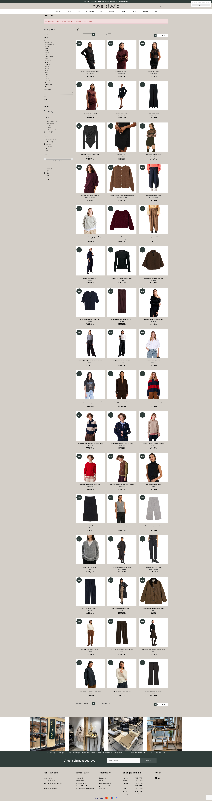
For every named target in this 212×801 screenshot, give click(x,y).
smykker (111, 11)
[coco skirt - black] (121, 137)
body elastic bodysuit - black (153, 154)
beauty (123, 11)
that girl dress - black (121, 113)
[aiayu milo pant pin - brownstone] (153, 673)
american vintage (51, 130)
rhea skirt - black (90, 526)
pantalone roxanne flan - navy (153, 567)
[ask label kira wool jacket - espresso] (153, 260)
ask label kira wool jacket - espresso (153, 278)
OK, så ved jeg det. (198, 5)
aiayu (48, 125)
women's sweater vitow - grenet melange (122, 237)
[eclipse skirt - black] (153, 95)
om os (101, 780)
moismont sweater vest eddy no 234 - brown (122, 484)
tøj (79, 11)
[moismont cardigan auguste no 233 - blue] (121, 426)
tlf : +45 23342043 (49, 780)
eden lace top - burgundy (90, 113)
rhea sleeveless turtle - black (153, 484)
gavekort (145, 11)
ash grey (49, 146)
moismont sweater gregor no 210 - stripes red (153, 402)
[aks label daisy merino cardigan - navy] (90, 302)
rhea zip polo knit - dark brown (122, 402)
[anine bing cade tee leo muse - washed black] (90, 384)
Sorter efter (79, 35)
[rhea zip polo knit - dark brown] (121, 384)
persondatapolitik (104, 786)
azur (47, 148)
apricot (48, 144)
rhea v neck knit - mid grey (90, 567)
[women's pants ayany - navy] (153, 178)
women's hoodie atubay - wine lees (90, 195)
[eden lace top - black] (153, 54)
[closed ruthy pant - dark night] (90, 591)
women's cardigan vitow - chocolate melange (122, 195)
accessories (90, 11)
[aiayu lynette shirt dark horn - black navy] (90, 673)
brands (69, 11)
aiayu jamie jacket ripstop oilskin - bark (153, 608)
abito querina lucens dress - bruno (122, 567)
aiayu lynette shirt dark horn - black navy (90, 691)
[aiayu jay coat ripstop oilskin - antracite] (121, 591)
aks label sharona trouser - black (121, 360)
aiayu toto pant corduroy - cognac (90, 649)
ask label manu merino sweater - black (122, 278)
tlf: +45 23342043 (81, 786)
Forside (47, 15)
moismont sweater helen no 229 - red (90, 484)
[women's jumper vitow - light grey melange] (90, 219)
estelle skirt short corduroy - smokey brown (153, 649)
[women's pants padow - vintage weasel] (153, 219)
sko (101, 11)
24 (47, 171)
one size (49, 168)
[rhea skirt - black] (90, 508)
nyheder (57, 11)
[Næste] (167, 35)
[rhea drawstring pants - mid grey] (153, 508)
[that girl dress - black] (121, 95)
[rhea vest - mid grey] (121, 508)
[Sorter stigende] (93, 34)
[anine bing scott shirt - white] (153, 343)
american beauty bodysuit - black (90, 154)
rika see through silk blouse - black (90, 71)
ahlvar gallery (50, 123)
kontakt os (102, 778)
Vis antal (104, 35)
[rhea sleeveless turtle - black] (153, 467)
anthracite (49, 142)
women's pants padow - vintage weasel (153, 237)
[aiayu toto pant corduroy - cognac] (90, 632)
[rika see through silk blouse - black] (90, 54)
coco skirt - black (121, 154)
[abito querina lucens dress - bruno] (121, 550)
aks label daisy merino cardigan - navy (90, 319)
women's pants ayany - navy (153, 195)
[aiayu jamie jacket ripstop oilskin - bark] (153, 591)
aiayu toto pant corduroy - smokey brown (122, 649)
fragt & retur (103, 788)
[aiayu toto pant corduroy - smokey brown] (121, 632)
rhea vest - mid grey (122, 526)
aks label (49, 127)
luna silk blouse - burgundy (122, 71)
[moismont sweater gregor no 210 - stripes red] (153, 384)
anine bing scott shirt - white (153, 360)
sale (155, 11)
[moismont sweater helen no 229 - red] (90, 467)
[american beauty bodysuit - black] (90, 137)
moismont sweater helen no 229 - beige (153, 443)
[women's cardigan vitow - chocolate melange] (121, 178)
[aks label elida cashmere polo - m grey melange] (90, 343)
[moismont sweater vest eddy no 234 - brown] (121, 467)
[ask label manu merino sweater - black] (121, 260)
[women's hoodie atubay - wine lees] (90, 178)
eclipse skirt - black (153, 113)
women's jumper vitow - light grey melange (90, 237)
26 (47, 175)
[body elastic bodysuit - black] (153, 137)
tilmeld (148, 760)
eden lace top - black (153, 71)
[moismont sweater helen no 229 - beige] (153, 426)
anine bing (49, 132)
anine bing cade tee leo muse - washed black (90, 402)
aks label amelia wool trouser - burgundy (121, 319)
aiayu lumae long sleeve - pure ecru (122, 691)
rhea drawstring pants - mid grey (153, 526)
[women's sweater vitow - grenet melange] (121, 219)
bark (47, 150)
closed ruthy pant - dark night (90, 608)
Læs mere (207, 5)
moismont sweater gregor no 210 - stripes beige (90, 443)
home (134, 11)
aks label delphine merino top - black (153, 319)
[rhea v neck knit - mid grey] (90, 550)
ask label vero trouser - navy (90, 278)
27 (47, 177)
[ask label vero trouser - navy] (90, 260)
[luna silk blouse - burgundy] (121, 54)
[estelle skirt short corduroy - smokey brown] (153, 632)
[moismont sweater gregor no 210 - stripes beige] (90, 426)
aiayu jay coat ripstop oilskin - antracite (121, 608)
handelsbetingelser (105, 783)
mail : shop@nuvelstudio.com (53, 783)
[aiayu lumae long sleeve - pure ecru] (121, 673)
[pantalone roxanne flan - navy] (153, 550)
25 (47, 173)
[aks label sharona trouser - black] (121, 343)
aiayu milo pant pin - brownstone (153, 691)
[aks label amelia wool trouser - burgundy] (121, 302)
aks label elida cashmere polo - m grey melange (90, 360)
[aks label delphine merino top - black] (153, 302)
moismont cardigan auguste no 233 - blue (122, 443)
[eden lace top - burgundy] (90, 95)
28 (47, 179)
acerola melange (51, 139)
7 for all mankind (51, 121)
